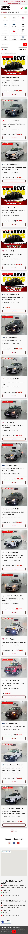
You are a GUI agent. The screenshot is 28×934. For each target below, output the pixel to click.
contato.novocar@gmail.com (11, 895)
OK (14, 931)
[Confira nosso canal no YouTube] (18, 842)
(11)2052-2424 (6, 890)
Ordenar (22, 49)
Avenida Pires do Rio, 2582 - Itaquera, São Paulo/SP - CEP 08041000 (13, 906)
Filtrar (5, 49)
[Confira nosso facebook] (14, 842)
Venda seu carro (13, 12)
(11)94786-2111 (6, 892)
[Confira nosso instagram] (10, 842)
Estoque (4, 12)
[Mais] (25, 12)
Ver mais (14, 94)
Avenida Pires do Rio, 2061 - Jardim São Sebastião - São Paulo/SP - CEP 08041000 (13, 886)
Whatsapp (25, 7)
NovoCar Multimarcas (5, 8)
